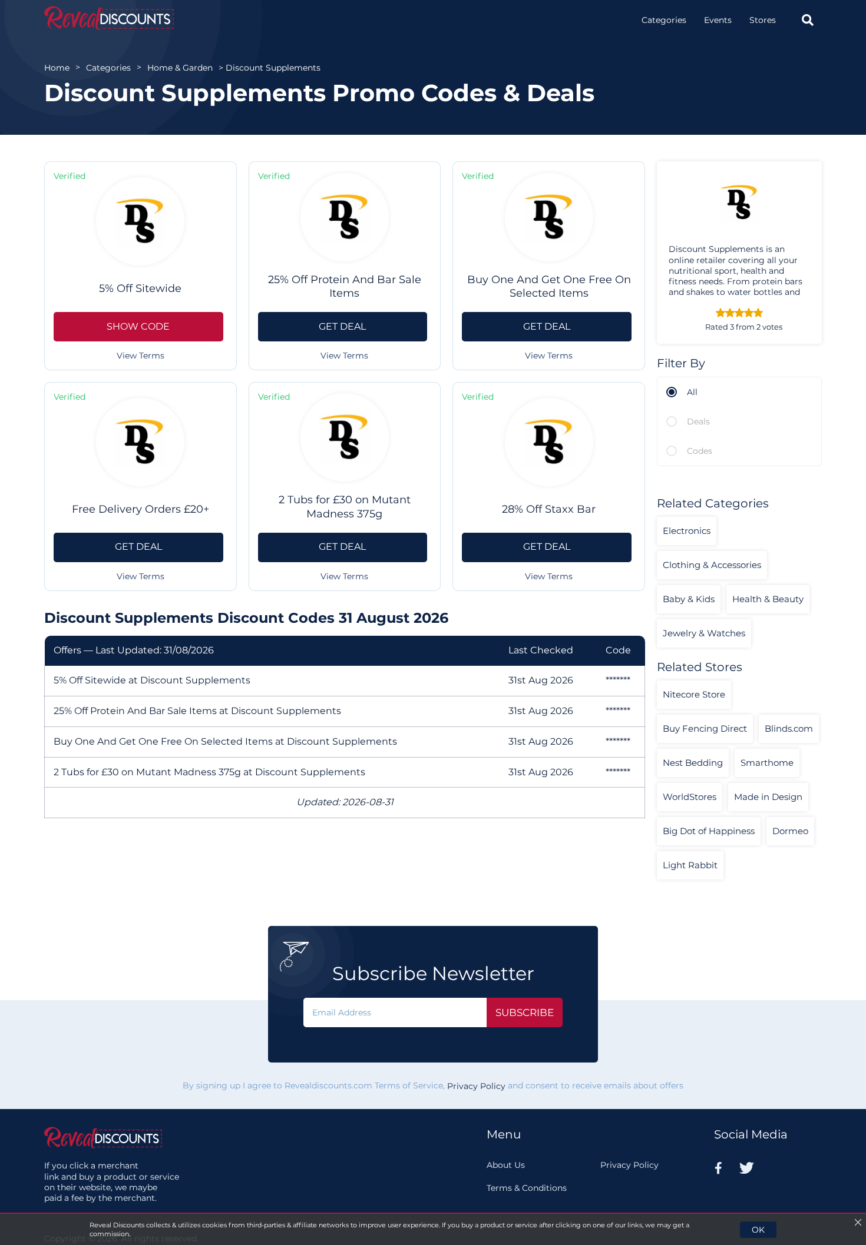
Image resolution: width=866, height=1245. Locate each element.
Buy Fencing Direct (705, 728)
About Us (506, 1165)
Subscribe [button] (524, 1012)
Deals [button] (698, 421)
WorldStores (689, 796)
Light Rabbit (690, 865)
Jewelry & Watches (704, 633)
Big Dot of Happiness (709, 830)
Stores (762, 20)
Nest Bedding (693, 762)
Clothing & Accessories (712, 564)
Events (718, 20)
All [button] (692, 392)
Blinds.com (789, 728)
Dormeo (790, 830)
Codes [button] (699, 451)
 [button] (808, 20)
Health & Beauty (768, 599)
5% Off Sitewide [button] (140, 288)
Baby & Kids (689, 599)
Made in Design (768, 796)
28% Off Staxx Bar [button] (549, 509)
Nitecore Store (694, 694)
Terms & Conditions (527, 1188)
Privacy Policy (476, 1086)
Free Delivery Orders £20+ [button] (140, 509)
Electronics (686, 530)
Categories (664, 20)
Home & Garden (180, 67)
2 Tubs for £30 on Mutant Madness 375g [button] (345, 506)
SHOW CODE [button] (138, 326)
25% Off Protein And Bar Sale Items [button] (344, 286)
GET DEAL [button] (342, 326)
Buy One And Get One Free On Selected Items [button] (549, 286)
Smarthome (767, 762)
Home (57, 67)
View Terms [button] (140, 355)
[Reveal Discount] (109, 18)
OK (758, 1229)
